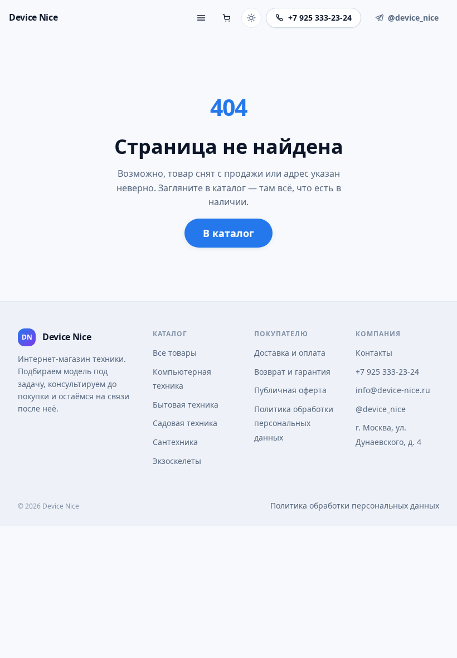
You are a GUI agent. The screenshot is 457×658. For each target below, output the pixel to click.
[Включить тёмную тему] (251, 18)
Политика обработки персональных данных (293, 423)
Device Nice (33, 17)
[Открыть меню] (201, 18)
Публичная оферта (290, 390)
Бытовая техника (185, 404)
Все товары (175, 352)
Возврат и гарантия (292, 371)
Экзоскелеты (177, 461)
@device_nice (381, 409)
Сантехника (175, 442)
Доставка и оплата (289, 352)
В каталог (228, 233)
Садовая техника (185, 423)
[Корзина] (227, 18)
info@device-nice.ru (393, 390)
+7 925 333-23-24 (387, 371)
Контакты (374, 352)
